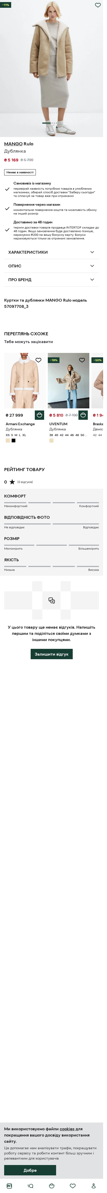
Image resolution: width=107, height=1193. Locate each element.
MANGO (13, 143)
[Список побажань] (73, 1186)
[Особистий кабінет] (94, 1186)
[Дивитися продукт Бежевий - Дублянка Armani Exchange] (25, 380)
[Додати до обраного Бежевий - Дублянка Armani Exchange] (38, 360)
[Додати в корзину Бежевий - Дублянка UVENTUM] (83, 415)
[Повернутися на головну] (9, 1186)
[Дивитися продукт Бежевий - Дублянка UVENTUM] (68, 380)
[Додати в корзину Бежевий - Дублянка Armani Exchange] (39, 415)
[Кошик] (51, 1186)
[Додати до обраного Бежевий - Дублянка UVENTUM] (82, 360)
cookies (67, 1129)
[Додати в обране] (98, 5)
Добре (30, 1170)
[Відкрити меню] (30, 1186)
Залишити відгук (52, 654)
